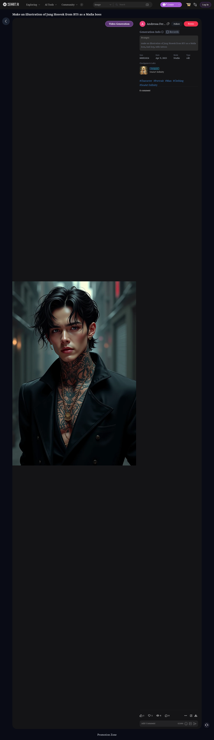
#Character (146, 80)
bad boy (150, 46)
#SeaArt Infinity (148, 85)
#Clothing (178, 80)
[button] (147, 4)
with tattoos (161, 46)
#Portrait (159, 80)
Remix (191, 24)
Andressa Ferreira (156, 24)
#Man (168, 80)
